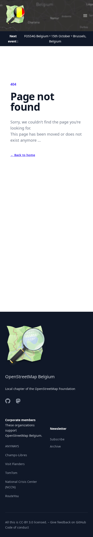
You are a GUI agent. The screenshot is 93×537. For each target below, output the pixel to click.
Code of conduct (17, 527)
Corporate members (20, 420)
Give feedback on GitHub (68, 522)
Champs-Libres (16, 455)
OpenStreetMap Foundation (55, 389)
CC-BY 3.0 (26, 522)
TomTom (11, 473)
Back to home (22, 155)
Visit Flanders (15, 464)
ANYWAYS (12, 446)
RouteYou (12, 496)
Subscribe (57, 439)
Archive (55, 446)
